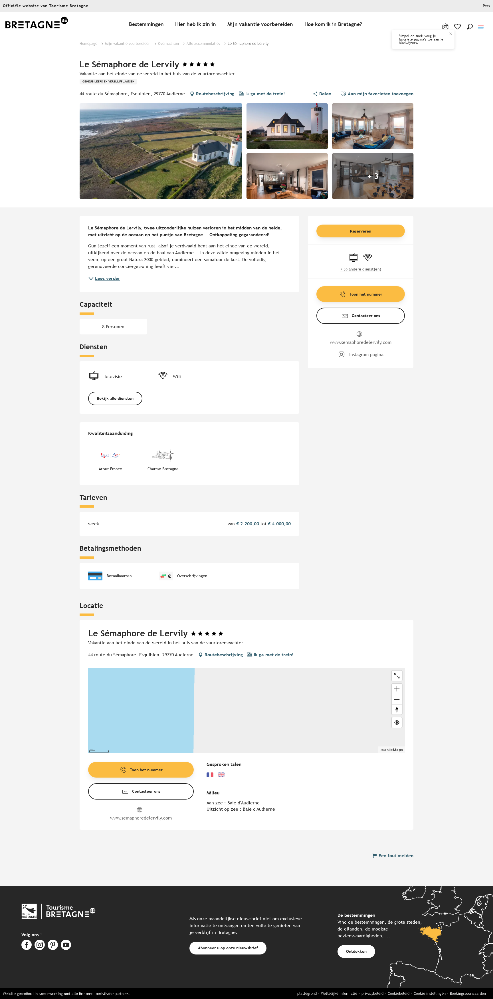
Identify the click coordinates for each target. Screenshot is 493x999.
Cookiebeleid (398, 993)
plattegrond (307, 993)
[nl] (481, 26)
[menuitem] (36, 24)
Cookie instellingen (430, 993)
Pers (486, 6)
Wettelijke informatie (339, 993)
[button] (470, 26)
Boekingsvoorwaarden (468, 993)
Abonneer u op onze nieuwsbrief (228, 947)
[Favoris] (458, 27)
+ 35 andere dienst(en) (360, 269)
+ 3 (373, 176)
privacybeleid (372, 993)
